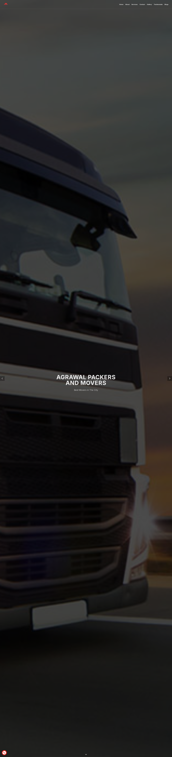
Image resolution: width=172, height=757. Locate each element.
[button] (2, 378)
